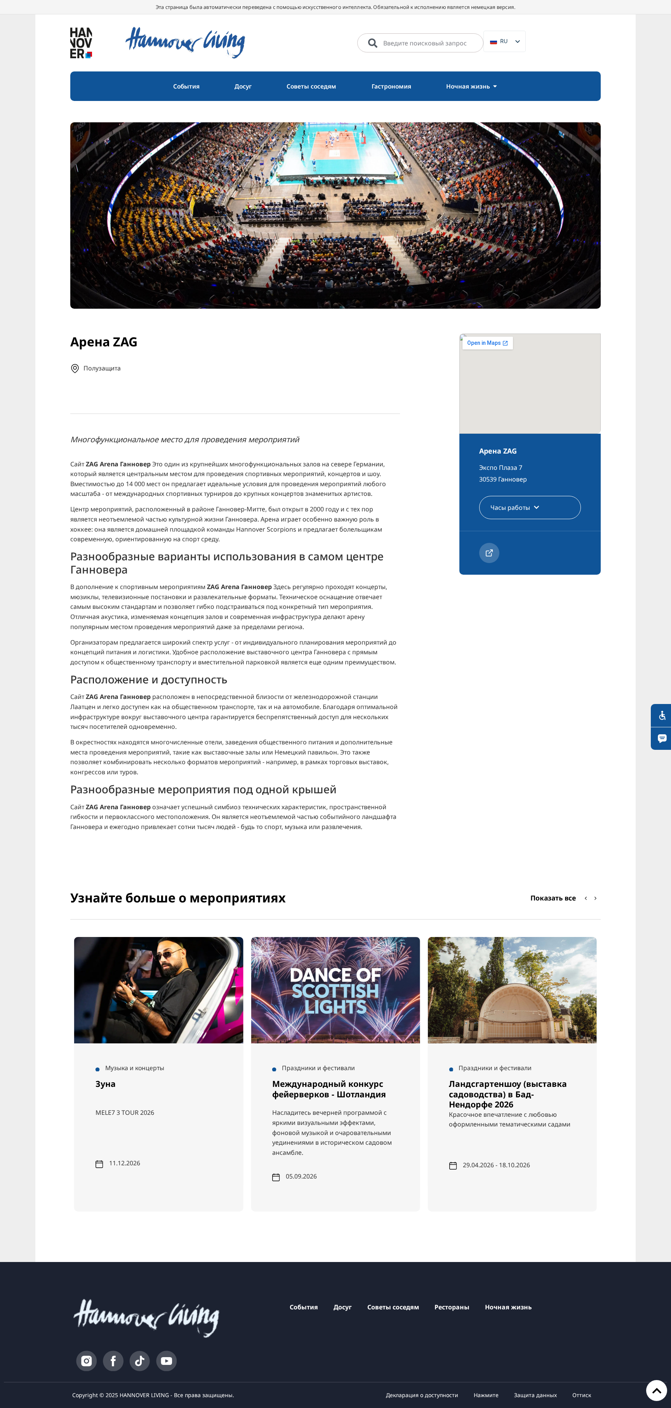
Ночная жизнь (508, 1307)
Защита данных (535, 1395)
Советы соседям (393, 1307)
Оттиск (581, 1395)
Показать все (553, 897)
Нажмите (486, 1395)
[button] (596, 898)
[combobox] (420, 43)
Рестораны (452, 1307)
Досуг (343, 1307)
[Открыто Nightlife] (495, 86)
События (304, 1307)
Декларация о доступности (422, 1395)
